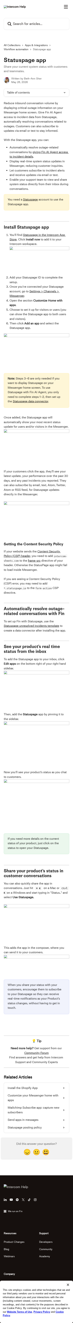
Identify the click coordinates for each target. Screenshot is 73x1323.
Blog (6, 1249)
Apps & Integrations (36, 45)
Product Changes (14, 1242)
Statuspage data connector (30, 401)
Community (45, 1249)
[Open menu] (66, 6)
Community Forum (36, 1053)
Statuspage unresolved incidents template (31, 626)
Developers (45, 1242)
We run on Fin (15, 1211)
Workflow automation (16, 49)
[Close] (68, 1285)
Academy (44, 1256)
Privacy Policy (42, 1311)
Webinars (9, 1256)
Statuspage (30, 199)
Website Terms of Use (19, 1311)
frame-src (34, 560)
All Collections (12, 45)
